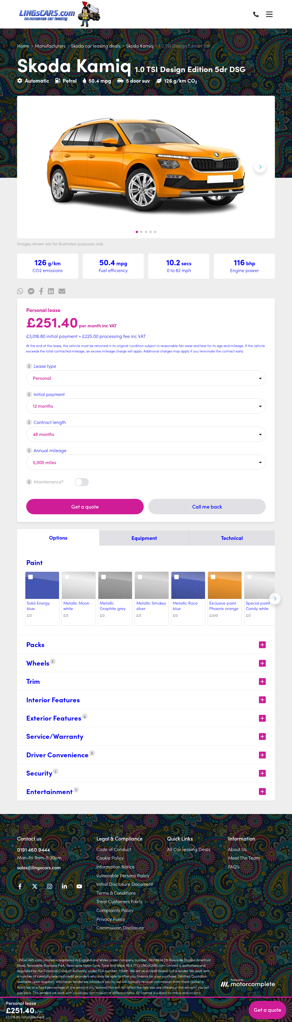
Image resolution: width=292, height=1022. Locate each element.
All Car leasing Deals (188, 849)
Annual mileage (50, 450)
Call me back (207, 506)
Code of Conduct (113, 849)
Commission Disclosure (120, 927)
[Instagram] (49, 887)
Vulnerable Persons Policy (122, 875)
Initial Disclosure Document (124, 884)
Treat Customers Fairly (119, 901)
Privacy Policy (110, 919)
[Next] (275, 598)
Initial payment (49, 394)
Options (58, 537)
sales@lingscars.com (39, 867)
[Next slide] (260, 167)
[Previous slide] (32, 167)
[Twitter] (34, 887)
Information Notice (115, 866)
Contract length (50, 422)
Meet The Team (244, 857)
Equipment (144, 537)
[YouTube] (79, 887)
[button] (137, 232)
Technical (232, 537)
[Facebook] (20, 887)
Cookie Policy (110, 857)
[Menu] (269, 14)
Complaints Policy (114, 910)
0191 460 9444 (33, 849)
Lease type (45, 366)
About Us (237, 849)
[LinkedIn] (64, 887)
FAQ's (234, 866)
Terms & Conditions (116, 893)
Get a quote (85, 506)
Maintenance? (49, 481)
